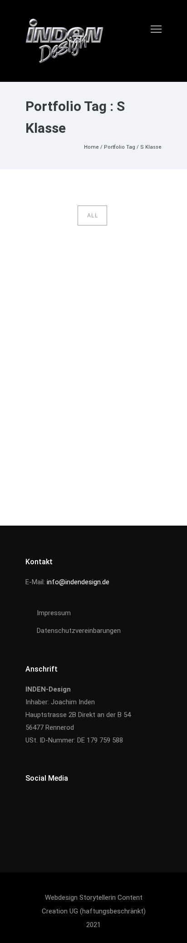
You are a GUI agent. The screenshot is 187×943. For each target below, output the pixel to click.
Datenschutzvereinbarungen (79, 631)
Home (91, 147)
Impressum (54, 613)
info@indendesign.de (78, 582)
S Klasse (151, 147)
